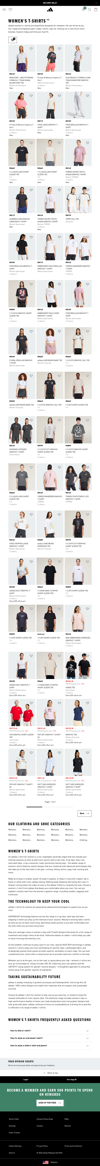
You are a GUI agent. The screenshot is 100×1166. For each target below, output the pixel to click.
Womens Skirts (55, 840)
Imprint (12, 1153)
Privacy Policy (42, 1146)
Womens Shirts (41, 840)
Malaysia (54, 1162)
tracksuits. (13, 895)
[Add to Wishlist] (31, 49)
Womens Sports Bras (70, 835)
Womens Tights (83, 830)
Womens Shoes (55, 830)
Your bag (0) (72, 1080)
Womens (12, 830)
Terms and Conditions (73, 1146)
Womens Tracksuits (84, 835)
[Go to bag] (96, 9)
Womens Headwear (27, 830)
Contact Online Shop (45, 1119)
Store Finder (14, 1119)
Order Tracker (14, 1133)
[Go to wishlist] (10, 9)
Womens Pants (41, 830)
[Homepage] (50, 10)
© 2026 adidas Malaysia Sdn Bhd (49, 1153)
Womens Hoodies (26, 835)
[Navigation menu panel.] (4, 9)
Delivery (67, 1126)
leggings (81, 891)
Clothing (83, 840)
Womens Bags (12, 835)
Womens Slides (69, 830)
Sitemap (12, 1126)
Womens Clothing (12, 840)
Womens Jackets (26, 840)
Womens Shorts (55, 835)
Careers (40, 1126)
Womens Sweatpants (70, 840)
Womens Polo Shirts (42, 835)
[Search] (89, 9)
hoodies (72, 891)
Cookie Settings (15, 1146)
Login (25, 1080)
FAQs (66, 1119)
